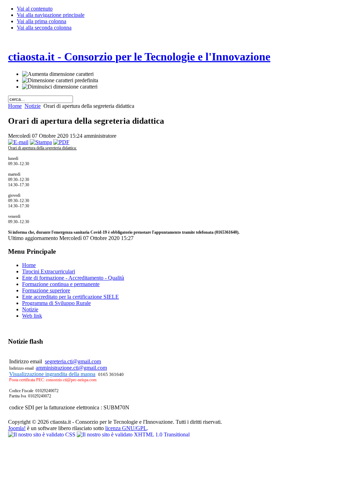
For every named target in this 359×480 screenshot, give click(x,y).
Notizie (33, 106)
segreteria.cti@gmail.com (73, 361)
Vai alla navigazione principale (50, 15)
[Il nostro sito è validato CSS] (42, 434)
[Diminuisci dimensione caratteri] (59, 87)
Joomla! (17, 428)
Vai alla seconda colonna (44, 28)
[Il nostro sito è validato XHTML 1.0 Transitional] (133, 434)
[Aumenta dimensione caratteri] (58, 74)
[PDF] (61, 142)
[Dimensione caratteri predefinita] (60, 80)
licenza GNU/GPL (126, 428)
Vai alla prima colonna (41, 21)
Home (15, 106)
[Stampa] (41, 142)
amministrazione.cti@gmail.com (71, 368)
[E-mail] (18, 142)
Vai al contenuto (35, 9)
